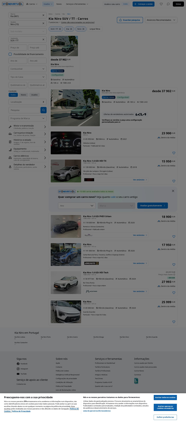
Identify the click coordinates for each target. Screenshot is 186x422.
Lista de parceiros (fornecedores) (96, 411)
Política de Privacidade (21, 411)
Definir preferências (165, 417)
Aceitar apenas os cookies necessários (165, 407)
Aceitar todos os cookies (165, 397)
